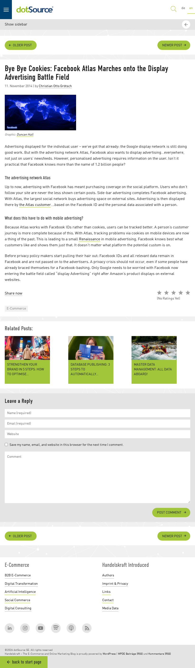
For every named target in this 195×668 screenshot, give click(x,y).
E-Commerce (16, 308)
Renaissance (89, 239)
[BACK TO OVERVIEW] (186, 505)
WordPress (109, 654)
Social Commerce (17, 600)
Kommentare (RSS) (159, 654)
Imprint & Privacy (115, 583)
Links (106, 592)
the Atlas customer (35, 205)
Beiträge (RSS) (134, 654)
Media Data (110, 608)
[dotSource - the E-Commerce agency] (34, 9)
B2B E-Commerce (18, 575)
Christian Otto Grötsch (55, 86)
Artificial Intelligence (20, 592)
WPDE (121, 654)
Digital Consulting (18, 608)
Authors (108, 575)
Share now (13, 293)
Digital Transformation (21, 583)
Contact (108, 600)
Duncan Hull (25, 134)
